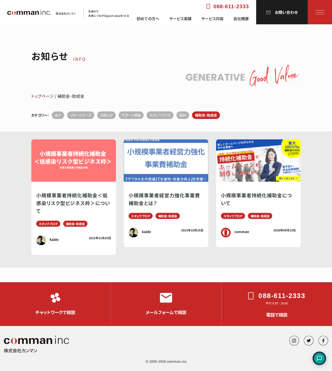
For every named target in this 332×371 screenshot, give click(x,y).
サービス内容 (212, 18)
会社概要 (241, 18)
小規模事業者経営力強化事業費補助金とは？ (164, 199)
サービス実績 (180, 18)
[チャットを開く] (319, 358)
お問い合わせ (286, 12)
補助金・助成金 (206, 115)
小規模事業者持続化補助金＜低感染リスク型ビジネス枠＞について (73, 203)
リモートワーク (80, 115)
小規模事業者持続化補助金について (256, 199)
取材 (182, 115)
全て (58, 115)
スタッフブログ (160, 115)
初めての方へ (148, 18)
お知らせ (106, 115)
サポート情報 (131, 115)
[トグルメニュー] (320, 12)
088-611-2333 (231, 6)
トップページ (42, 96)
